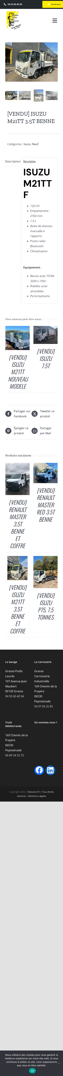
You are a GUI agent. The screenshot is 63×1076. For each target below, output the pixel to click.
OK (32, 1070)
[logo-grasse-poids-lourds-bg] (13, 12)
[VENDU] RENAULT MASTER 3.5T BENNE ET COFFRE (17, 524)
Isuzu (27, 144)
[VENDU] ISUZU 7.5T (45, 358)
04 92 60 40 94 (14, 696)
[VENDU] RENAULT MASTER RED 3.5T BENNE (45, 504)
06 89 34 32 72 (14, 755)
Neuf (35, 144)
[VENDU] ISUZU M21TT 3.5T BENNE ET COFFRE (17, 609)
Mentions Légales (37, 796)
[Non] (58, 1063)
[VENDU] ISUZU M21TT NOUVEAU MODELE (18, 371)
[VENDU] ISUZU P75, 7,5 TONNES (45, 606)
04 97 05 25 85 (43, 706)
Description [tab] (12, 161)
